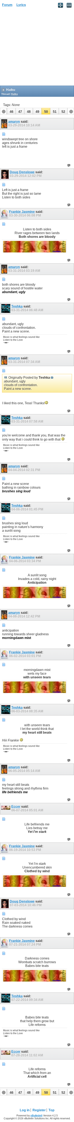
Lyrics (21, 5)
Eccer (15, 806)
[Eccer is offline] (6, 808)
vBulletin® (36, 1115)
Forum (7, 5)
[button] (11, 111)
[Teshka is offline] (6, 308)
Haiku (14, 94)
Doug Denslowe (22, 172)
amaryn (14, 121)
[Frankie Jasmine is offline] (5, 213)
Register (39, 1110)
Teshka (17, 306)
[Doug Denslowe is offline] (5, 174)
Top (51, 1110)
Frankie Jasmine (22, 211)
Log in (25, 1110)
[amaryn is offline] (4, 123)
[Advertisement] (37, 48)
